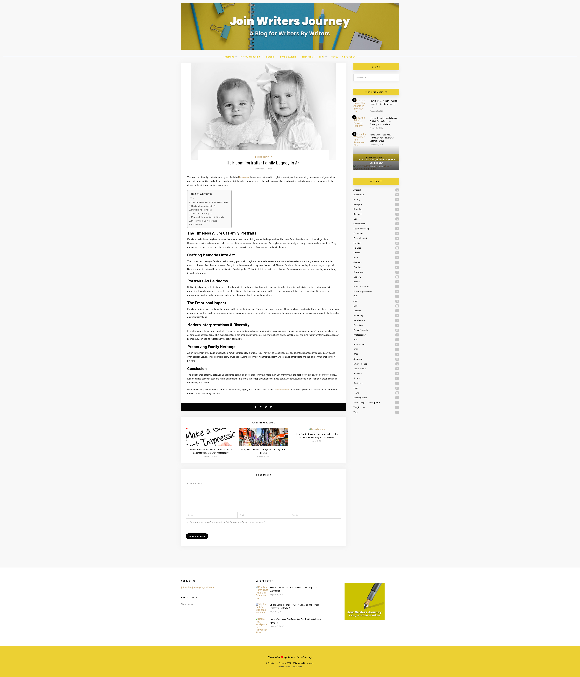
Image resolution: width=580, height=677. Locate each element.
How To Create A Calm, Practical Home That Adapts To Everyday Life (384, 103)
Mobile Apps (359, 320)
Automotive (358, 194)
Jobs (355, 301)
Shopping (357, 359)
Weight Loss (359, 407)
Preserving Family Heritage (204, 221)
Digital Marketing (250, 56)
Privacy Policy (284, 667)
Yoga (355, 412)
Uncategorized (360, 397)
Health (270, 56)
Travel (334, 56)
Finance (357, 248)
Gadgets (357, 262)
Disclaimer (297, 667)
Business (229, 56)
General (357, 277)
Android (357, 190)
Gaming (357, 267)
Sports (356, 378)
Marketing (358, 315)
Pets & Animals (360, 330)
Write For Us (349, 56)
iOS (355, 296)
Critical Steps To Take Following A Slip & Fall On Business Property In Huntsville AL (383, 121)
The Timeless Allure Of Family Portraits (209, 202)
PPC (355, 339)
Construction (359, 223)
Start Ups (357, 383)
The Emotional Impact (201, 213)
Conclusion (196, 224)
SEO (355, 354)
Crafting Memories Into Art (203, 206)
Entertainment (360, 238)
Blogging (357, 204)
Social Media (359, 368)
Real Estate (358, 344)
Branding (357, 209)
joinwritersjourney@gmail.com (197, 587)
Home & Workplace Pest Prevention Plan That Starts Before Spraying (382, 137)
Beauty (356, 199)
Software (357, 373)
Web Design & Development (366, 402)
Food (355, 257)
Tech (321, 56)
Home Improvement (362, 291)
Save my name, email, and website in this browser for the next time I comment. (227, 522)
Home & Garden (288, 56)
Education (358, 233)
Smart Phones (360, 364)
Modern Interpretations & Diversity (207, 217)
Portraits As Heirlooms (201, 210)
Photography (263, 157)
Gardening (358, 272)
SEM (355, 349)
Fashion (357, 243)
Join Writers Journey (299, 657)
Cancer (356, 219)
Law (355, 306)
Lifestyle (307, 56)
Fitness (356, 252)
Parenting (358, 325)
